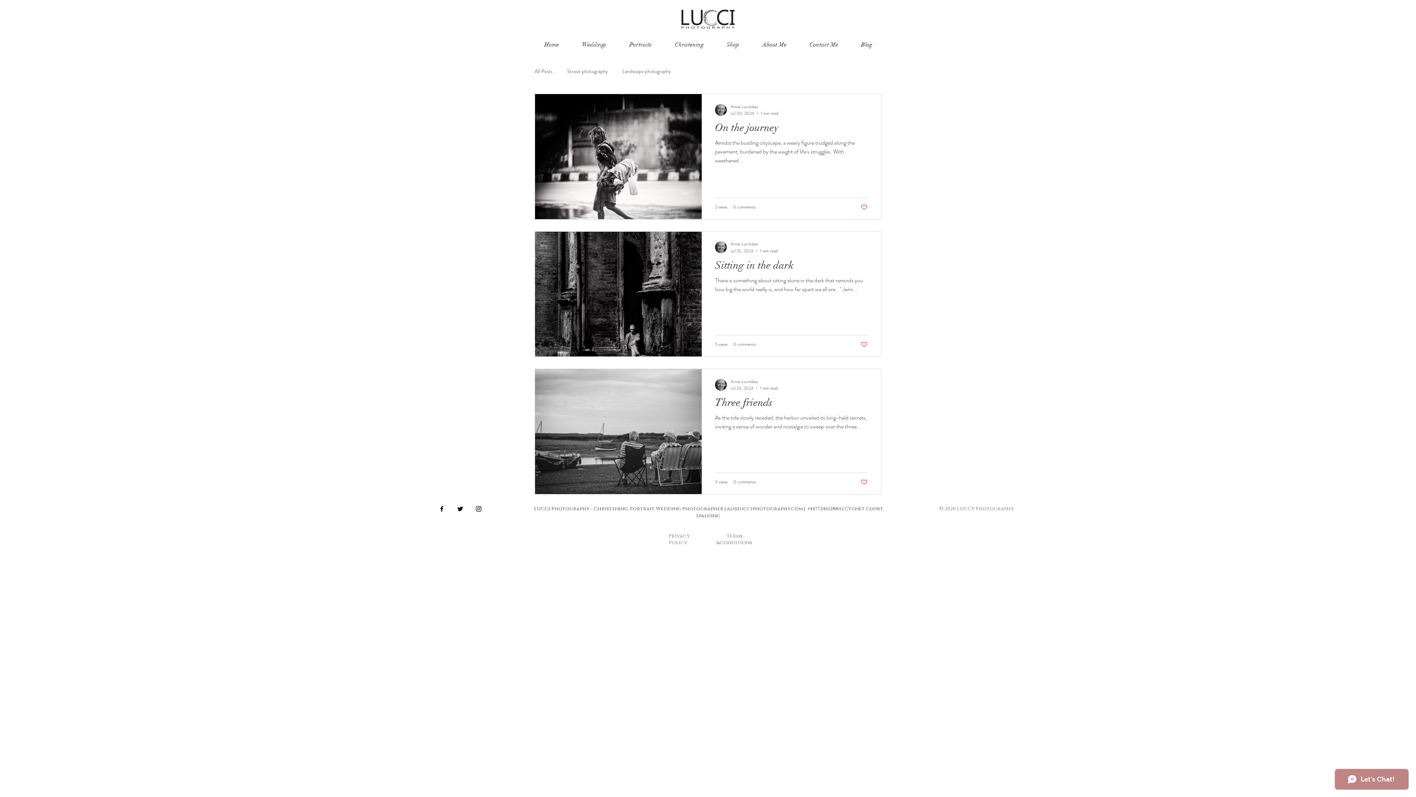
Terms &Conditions (734, 539)
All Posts (543, 71)
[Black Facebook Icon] (441, 509)
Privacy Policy (679, 539)
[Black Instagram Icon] (478, 509)
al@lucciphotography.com (765, 509)
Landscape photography (646, 71)
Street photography (587, 71)
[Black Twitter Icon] (460, 509)
